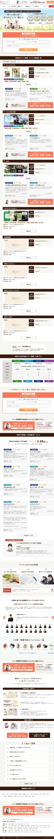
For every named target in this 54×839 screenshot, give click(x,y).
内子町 (19, 796)
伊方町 (22, 796)
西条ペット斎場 (8, 317)
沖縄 (40, 831)
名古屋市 (21, 827)
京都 (18, 828)
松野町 (26, 796)
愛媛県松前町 (10, 796)
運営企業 (4, 837)
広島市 (18, 830)
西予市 (40, 794)
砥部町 (15, 796)
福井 (46, 827)
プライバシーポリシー (10, 837)
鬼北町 (29, 796)
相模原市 (22, 825)
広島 (15, 830)
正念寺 (7, 161)
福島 (28, 824)
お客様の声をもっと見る (28, 535)
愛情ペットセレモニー (9, 263)
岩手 (16, 824)
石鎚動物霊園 (7, 237)
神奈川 (12, 825)
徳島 (27, 830)
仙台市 (21, 824)
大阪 (9, 828)
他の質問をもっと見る (28, 783)
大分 (31, 831)
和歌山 (36, 828)
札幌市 (12, 824)
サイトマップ (22, 837)
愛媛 (32, 830)
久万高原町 (5, 796)
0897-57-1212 (12, 253)
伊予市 (31, 794)
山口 (24, 830)
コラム (45, 6)
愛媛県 (18, 819)
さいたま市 (39, 825)
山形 (25, 824)
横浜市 (15, 825)
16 (44, 165)
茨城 (49, 825)
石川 (43, 827)
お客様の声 (37, 6)
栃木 (46, 825)
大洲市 (28, 794)
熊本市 (27, 831)
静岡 (9, 827)
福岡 (9, 831)
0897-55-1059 (12, 332)
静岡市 (12, 827)
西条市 (24, 794)
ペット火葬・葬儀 (12, 6)
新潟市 (36, 827)
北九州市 (12, 831)
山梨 (48, 827)
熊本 (25, 831)
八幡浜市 (16, 794)
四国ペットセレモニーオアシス (11, 290)
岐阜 (28, 827)
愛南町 (33, 796)
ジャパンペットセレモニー (10, 208)
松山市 (4, 794)
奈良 (33, 828)
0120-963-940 (12, 226)
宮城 (19, 824)
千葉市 (32, 825)
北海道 (9, 824)
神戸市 (27, 828)
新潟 (34, 827)
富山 (40, 827)
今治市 (7, 794)
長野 (31, 827)
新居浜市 (20, 794)
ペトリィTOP (5, 819)
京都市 (20, 828)
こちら (31, 29)
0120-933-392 (12, 306)
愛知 (18, 827)
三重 (25, 827)
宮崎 (34, 831)
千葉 (26, 825)
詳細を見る (28, 84)
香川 (30, 830)
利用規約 (17, 837)
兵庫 (24, 828)
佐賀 (19, 831)
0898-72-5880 (12, 279)
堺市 (14, 828)
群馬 (43, 825)
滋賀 (30, 828)
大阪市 (12, 828)
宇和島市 (11, 794)
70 (44, 115)
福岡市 (16, 831)
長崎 (22, 831)
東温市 (44, 794)
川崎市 (19, 825)
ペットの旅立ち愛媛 (10, 112)
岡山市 (12, 830)
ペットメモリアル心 (10, 65)
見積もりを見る (28, 50)
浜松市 (15, 827)
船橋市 (29, 825)
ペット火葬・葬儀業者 (11, 819)
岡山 (9, 830)
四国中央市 (36, 794)
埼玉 (36, 825)
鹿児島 (37, 831)
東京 (9, 825)
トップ (4, 6)
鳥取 (21, 830)
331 (44, 69)
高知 (35, 830)
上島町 (47, 794)
